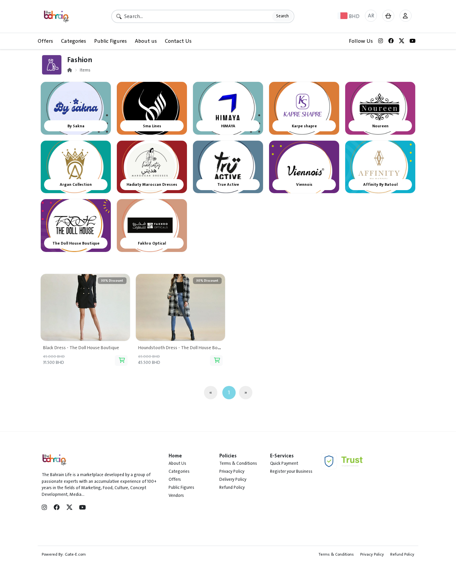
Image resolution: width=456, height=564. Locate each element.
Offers (45, 41)
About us (146, 41)
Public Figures (110, 41)
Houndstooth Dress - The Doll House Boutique (184, 347)
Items (85, 70)
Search (282, 16)
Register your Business (291, 471)
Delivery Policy (232, 479)
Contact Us (178, 41)
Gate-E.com (75, 554)
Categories (73, 41)
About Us (177, 463)
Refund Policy (232, 487)
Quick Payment (284, 463)
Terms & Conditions (238, 463)
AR (371, 15)
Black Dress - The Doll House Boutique (81, 347)
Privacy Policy (231, 471)
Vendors (176, 495)
